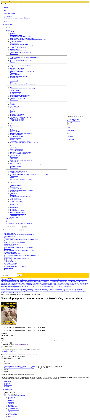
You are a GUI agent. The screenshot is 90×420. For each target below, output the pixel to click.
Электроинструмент (16, 35)
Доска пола (13, 73)
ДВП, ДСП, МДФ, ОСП (17, 119)
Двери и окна (14, 176)
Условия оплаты (12, 406)
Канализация (14, 161)
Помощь (6, 386)
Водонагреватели (19, 239)
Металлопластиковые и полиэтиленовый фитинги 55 (26, 165)
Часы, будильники (69, 291)
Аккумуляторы (8, 268)
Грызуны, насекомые (16, 201)
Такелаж (12, 182)
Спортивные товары (10, 261)
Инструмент (13, 33)
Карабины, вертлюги (16, 185)
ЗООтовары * (14, 81)
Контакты (27, 18)
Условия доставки (13, 408)
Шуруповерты (21, 266)
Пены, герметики (15, 131)
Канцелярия (13, 203)
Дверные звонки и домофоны (19, 212)
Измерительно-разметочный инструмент (22, 38)
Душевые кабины (14, 250)
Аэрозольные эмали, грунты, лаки (20, 95)
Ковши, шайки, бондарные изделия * (21, 52)
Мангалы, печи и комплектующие (20, 141)
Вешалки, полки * (15, 49)
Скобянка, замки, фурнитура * (19, 171)
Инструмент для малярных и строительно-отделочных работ (28, 39)
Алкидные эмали (15, 93)
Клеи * (12, 87)
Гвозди (12, 109)
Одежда (12, 125)
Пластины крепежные (16, 134)
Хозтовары (13, 195)
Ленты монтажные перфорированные (21, 133)
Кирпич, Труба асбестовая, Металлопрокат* (23, 84)
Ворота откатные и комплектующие (20, 65)
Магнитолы (30, 234)
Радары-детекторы (15, 236)
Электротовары (14, 207)
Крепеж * (12, 103)
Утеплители (13, 193)
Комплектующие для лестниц (19, 76)
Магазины (11, 402)
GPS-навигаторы (9, 234)
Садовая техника (9, 245)
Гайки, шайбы (14, 107)
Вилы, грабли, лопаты (16, 149)
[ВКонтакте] (14, 358)
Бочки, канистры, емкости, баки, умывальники (24, 57)
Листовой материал (16, 115)
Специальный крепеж (16, 136)
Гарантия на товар (13, 410)
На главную (7, 381)
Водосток (12, 62)
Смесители (7, 252)
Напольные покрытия (10, 241)
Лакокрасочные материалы (16, 255)
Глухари (12, 111)
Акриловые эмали (15, 92)
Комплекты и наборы (26, 247)
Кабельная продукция (16, 215)
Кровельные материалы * (17, 114)
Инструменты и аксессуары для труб (21, 160)
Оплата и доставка (9, 13)
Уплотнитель (51, 291)
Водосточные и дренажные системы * (21, 60)
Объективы (16, 258)
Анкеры (12, 104)
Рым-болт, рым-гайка (16, 188)
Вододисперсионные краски (18, 96)
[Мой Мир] (19, 358)
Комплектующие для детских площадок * (22, 88)
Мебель (12, 177)
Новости (14, 18)
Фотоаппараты (24, 258)
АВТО (12, 31)
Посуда (23, 291)
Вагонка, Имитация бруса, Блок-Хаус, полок (23, 71)
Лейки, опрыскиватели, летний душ (20, 152)
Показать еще (14, 43)
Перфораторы (12, 266)
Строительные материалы (12, 253)
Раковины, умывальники (27, 250)
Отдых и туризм (15, 127)
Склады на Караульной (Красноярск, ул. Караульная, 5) (20, 366)
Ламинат (6, 242)
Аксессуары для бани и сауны (19, 44)
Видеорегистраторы (21, 234)
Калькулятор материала (8, 351)
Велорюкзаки (8, 263)
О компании (8, 16)
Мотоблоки (16, 247)
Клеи (5, 255)
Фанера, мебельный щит (17, 120)
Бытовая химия (14, 198)
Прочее (12, 146)
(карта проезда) (20, 1)
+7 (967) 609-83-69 (6, 24)
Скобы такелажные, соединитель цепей (21, 190)
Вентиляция (13, 58)
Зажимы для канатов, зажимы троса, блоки (23, 184)
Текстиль (29, 291)
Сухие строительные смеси (32, 255)
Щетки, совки (18, 292)
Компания (7, 383)
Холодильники (8, 239)
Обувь (11, 123)
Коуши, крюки (14, 187)
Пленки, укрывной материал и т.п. (20, 153)
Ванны (6, 250)
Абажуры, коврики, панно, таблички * (21, 46)
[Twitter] (15, 358)
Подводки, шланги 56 (16, 166)
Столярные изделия (16, 172)
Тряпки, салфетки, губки (39, 291)
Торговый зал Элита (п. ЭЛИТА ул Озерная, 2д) (18, 368)
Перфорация (13, 130)
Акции (6, 7)
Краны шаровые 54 (15, 163)
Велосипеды (16, 263)
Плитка (22, 242)
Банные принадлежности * (18, 47)
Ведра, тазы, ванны (15, 199)
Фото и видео (8, 257)
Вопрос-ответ (12, 413)
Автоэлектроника (9, 233)
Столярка (9, 218)
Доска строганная (15, 74)
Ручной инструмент (16, 41)
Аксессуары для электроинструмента (21, 36)
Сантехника (13, 158)
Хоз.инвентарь (59, 291)
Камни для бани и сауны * (18, 50)
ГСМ (11, 66)
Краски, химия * (15, 90)
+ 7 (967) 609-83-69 (73, 119)
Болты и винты (14, 106)
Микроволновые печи (31, 239)
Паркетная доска (15, 242)
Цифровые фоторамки (11, 260)
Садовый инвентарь (16, 155)
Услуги (6, 10)
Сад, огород (13, 147)
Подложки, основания (11, 244)
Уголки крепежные (15, 138)
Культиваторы (8, 247)
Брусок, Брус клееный (16, 69)
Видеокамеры (8, 258)
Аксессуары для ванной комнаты (20, 196)
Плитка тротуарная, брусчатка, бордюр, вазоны (24, 142)
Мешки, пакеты (16, 291)
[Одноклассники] (17, 358)
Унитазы (13, 252)
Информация (8, 385)
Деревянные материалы (17, 68)
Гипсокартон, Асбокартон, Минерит (21, 117)
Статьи (10, 411)
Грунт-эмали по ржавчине (17, 98)
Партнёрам (11, 416)
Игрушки (12, 82)
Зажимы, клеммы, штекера (18, 214)
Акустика (7, 236)
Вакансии (20, 18)
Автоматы (13, 209)
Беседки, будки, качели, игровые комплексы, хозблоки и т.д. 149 (29, 174)
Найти (25, 226)
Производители (12, 414)
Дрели (6, 266)
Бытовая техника (9, 238)
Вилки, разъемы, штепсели (18, 210)
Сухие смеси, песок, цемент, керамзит (21, 179)
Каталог (8, 30)
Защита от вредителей (16, 150)
